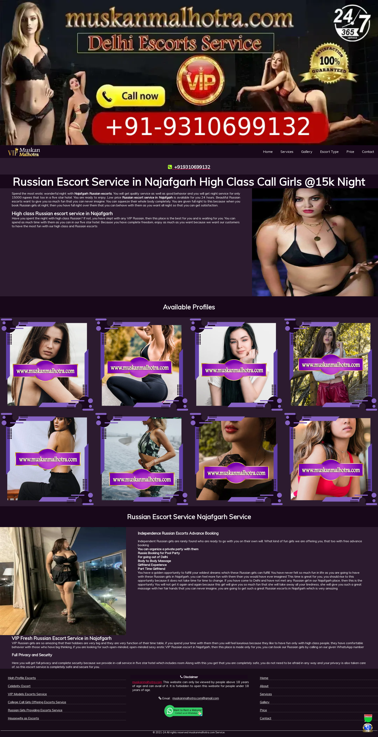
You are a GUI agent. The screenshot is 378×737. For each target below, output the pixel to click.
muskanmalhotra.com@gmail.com (195, 698)
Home (268, 152)
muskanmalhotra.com (147, 682)
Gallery (306, 152)
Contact (368, 152)
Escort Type (329, 152)
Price (350, 152)
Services (287, 152)
